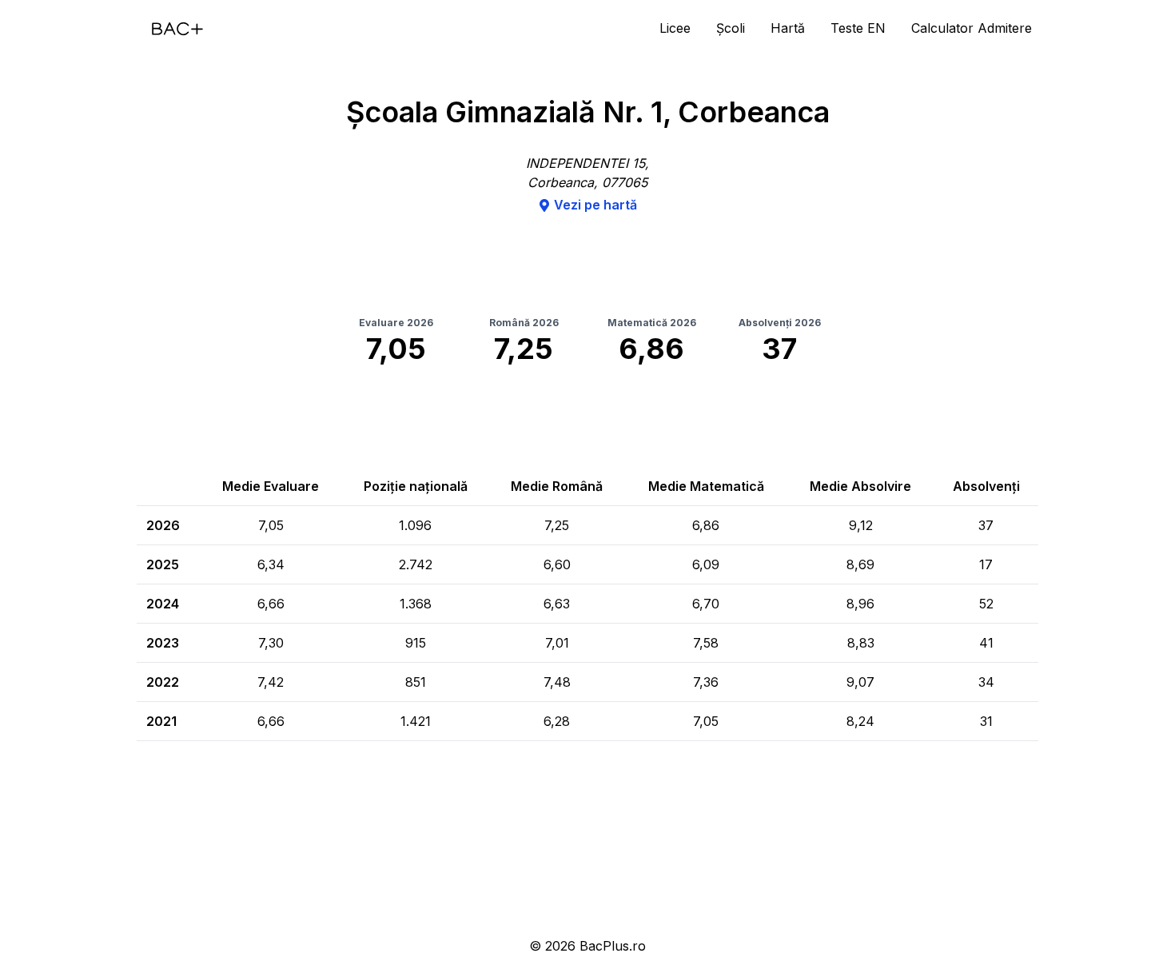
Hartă (788, 28)
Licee (675, 28)
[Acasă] (177, 29)
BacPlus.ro (612, 946)
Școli (730, 28)
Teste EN (858, 28)
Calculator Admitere (971, 28)
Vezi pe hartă (595, 205)
